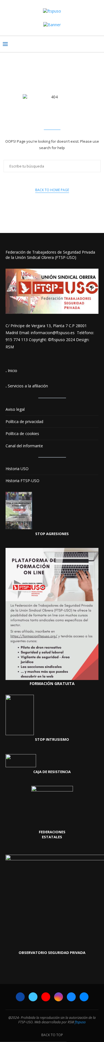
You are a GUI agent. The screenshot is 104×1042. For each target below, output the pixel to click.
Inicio (12, 370)
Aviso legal (15, 409)
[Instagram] (58, 996)
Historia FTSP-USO (22, 480)
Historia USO (17, 468)
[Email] (84, 996)
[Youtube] (45, 996)
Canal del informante (24, 445)
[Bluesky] (71, 996)
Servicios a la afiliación (28, 385)
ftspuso (80, 1022)
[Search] (98, 44)
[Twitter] (33, 996)
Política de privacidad (24, 421)
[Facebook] (20, 996)
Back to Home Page (52, 190)
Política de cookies (22, 433)
